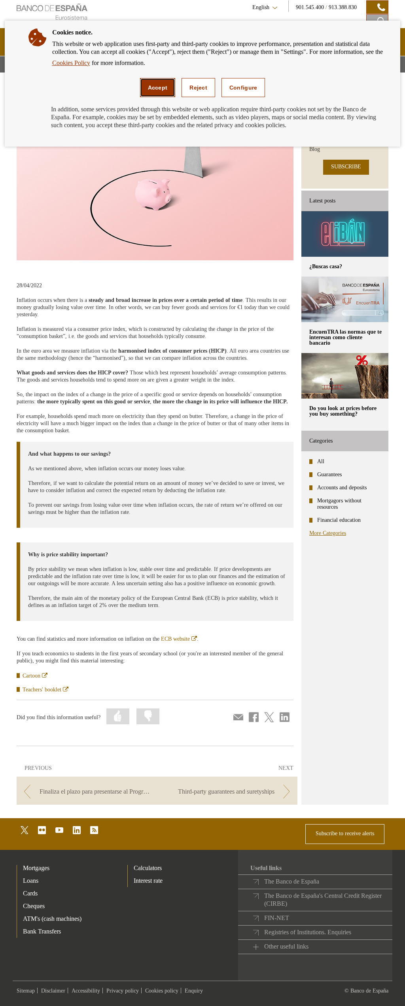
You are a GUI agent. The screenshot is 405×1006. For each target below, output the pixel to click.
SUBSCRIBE (346, 167)
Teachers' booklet (45, 690)
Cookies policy (161, 991)
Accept (158, 87)
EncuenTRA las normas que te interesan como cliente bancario (345, 337)
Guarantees (329, 474)
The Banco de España (291, 881)
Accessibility (86, 991)
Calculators (148, 868)
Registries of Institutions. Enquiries (307, 932)
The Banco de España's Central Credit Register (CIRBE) (323, 899)
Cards (30, 893)
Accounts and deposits (342, 488)
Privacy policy (122, 991)
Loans (30, 880)
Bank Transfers (42, 931)
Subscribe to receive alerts (345, 833)
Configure (243, 87)
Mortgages (36, 868)
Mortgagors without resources (339, 504)
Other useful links (286, 946)
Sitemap (26, 991)
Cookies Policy (71, 62)
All (320, 461)
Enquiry (194, 991)
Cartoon (35, 676)
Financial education (339, 520)
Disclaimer (53, 991)
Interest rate (148, 880)
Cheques (34, 906)
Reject (198, 87)
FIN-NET (276, 917)
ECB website (179, 639)
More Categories (327, 533)
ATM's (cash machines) (52, 918)
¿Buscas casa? (325, 266)
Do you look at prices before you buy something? (343, 411)
